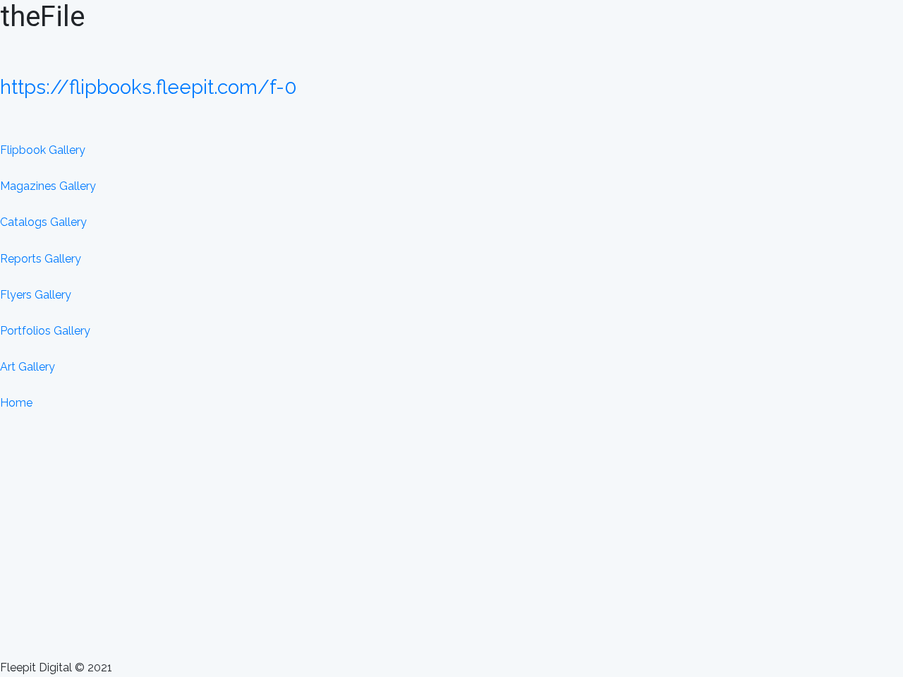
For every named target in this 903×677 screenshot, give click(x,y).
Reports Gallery (40, 258)
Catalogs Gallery (43, 222)
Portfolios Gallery (45, 330)
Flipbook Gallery (42, 150)
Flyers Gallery (35, 294)
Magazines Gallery (48, 186)
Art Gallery (27, 366)
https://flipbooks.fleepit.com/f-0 (148, 87)
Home (16, 402)
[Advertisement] (451, 554)
